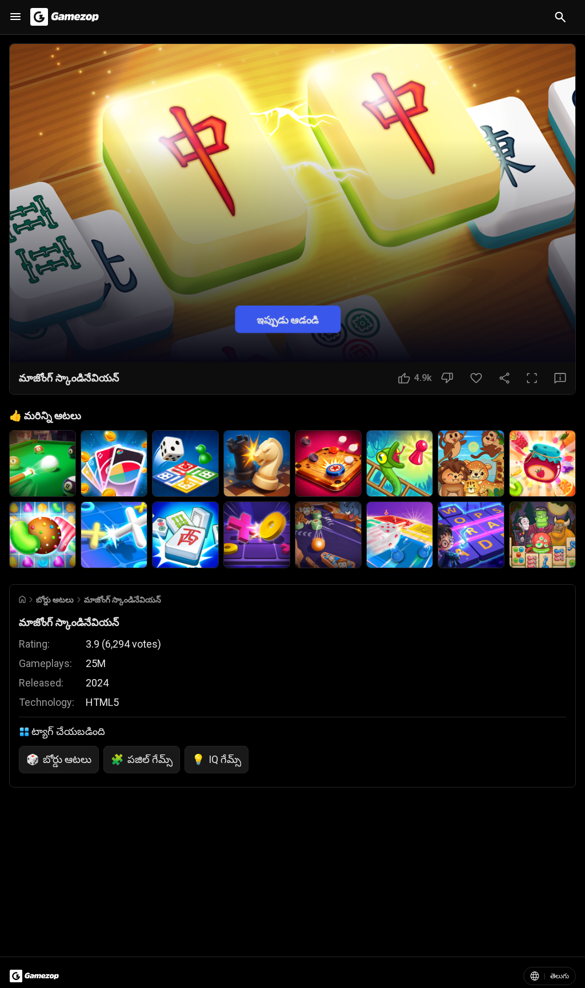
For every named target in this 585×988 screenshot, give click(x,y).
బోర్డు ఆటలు (55, 599)
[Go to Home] (22, 599)
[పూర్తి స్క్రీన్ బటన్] (532, 378)
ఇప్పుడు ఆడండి (288, 319)
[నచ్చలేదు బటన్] (447, 378)
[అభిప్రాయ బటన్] (560, 378)
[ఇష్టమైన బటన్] (476, 378)
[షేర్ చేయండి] (504, 378)
